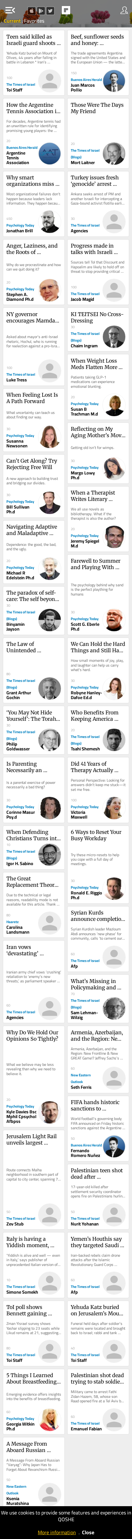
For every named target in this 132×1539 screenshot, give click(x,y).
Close (88, 1532)
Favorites (34, 20)
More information (57, 1532)
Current (13, 20)
